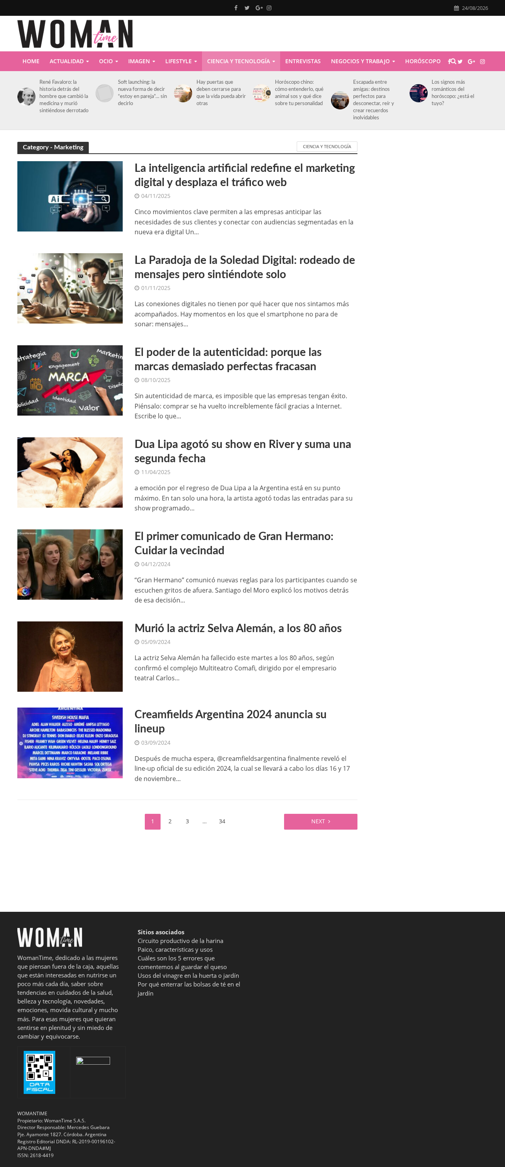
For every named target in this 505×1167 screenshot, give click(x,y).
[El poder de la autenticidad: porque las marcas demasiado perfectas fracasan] (70, 379)
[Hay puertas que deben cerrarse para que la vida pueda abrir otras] (181, 93)
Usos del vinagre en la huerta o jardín (188, 975)
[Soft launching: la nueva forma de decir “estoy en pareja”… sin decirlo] (103, 93)
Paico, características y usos (175, 949)
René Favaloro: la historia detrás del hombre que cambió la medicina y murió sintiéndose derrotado (63, 96)
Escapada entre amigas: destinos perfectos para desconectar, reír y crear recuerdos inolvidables (373, 100)
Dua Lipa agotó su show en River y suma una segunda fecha (243, 451)
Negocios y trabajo (360, 61)
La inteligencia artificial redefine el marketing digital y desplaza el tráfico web (245, 175)
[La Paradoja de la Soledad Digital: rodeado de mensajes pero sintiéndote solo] (70, 287)
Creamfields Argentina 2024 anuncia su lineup (231, 721)
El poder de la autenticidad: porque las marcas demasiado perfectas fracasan (228, 359)
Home (30, 61)
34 (222, 821)
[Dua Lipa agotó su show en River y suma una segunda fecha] (70, 471)
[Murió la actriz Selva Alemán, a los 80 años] (70, 655)
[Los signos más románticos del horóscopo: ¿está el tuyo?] (417, 93)
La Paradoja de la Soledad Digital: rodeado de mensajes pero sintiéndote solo (245, 267)
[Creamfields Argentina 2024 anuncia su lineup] (70, 742)
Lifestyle (178, 61)
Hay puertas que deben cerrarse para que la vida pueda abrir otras (221, 93)
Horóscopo (423, 61)
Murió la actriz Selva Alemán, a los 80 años (238, 628)
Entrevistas (303, 61)
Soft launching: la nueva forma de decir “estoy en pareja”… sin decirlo (142, 93)
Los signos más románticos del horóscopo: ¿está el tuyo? (453, 93)
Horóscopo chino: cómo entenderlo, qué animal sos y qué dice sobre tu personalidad (299, 93)
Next (318, 821)
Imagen (139, 61)
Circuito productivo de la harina (180, 941)
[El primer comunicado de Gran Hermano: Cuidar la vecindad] (70, 563)
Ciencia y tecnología (238, 61)
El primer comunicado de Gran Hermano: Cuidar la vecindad (234, 543)
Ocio (106, 61)
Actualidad (67, 61)
